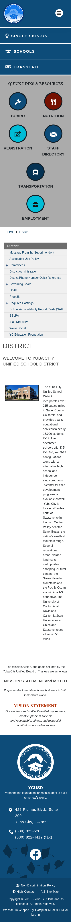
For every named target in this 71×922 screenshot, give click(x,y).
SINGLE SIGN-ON (29, 36)
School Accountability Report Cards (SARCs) (38, 309)
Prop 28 (14, 296)
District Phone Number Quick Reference (35, 277)
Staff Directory (18, 321)
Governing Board (20, 284)
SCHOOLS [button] (24, 51)
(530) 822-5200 (29, 831)
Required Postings (21, 303)
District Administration (23, 271)
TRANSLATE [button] (27, 67)
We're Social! (18, 328)
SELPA (14, 315)
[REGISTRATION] (18, 134)
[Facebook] (35, 857)
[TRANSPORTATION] (35, 172)
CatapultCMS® (45, 910)
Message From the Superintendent (31, 252)
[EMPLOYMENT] (35, 204)
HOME (9, 232)
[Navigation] (59, 13)
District (23, 232)
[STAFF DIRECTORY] (53, 134)
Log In (35, 914)
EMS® (63, 910)
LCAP (13, 290)
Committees (17, 265)
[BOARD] (18, 101)
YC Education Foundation (26, 334)
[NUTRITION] (53, 101)
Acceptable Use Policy (24, 258)
